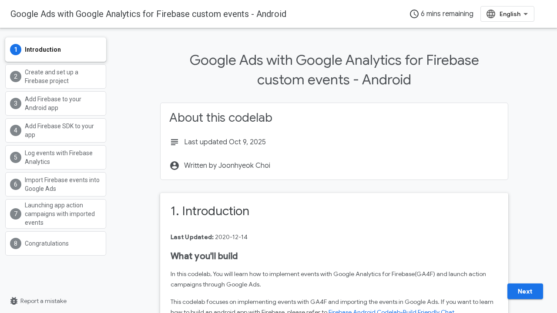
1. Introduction (210, 211)
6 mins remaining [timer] (441, 14)
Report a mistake (38, 301)
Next (525, 291)
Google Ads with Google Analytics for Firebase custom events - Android (148, 14)
